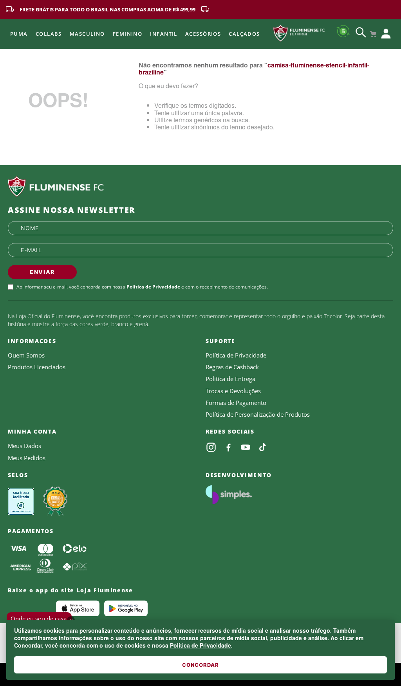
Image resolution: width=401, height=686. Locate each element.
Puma (19, 33)
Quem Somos (26, 355)
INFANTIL (163, 33)
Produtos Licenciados (36, 367)
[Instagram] (211, 447)
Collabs (49, 33)
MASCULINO (87, 33)
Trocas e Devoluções (233, 391)
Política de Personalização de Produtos (258, 414)
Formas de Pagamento (236, 403)
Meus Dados (24, 446)
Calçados (244, 33)
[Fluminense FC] (200, 186)
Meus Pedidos (26, 458)
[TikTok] (262, 447)
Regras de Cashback (232, 367)
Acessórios (203, 33)
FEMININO (128, 33)
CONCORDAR (200, 665)
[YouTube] (245, 447)
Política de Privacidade (200, 645)
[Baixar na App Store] (77, 608)
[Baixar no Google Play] (126, 608)
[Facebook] (228, 447)
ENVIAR (42, 272)
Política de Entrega (230, 379)
